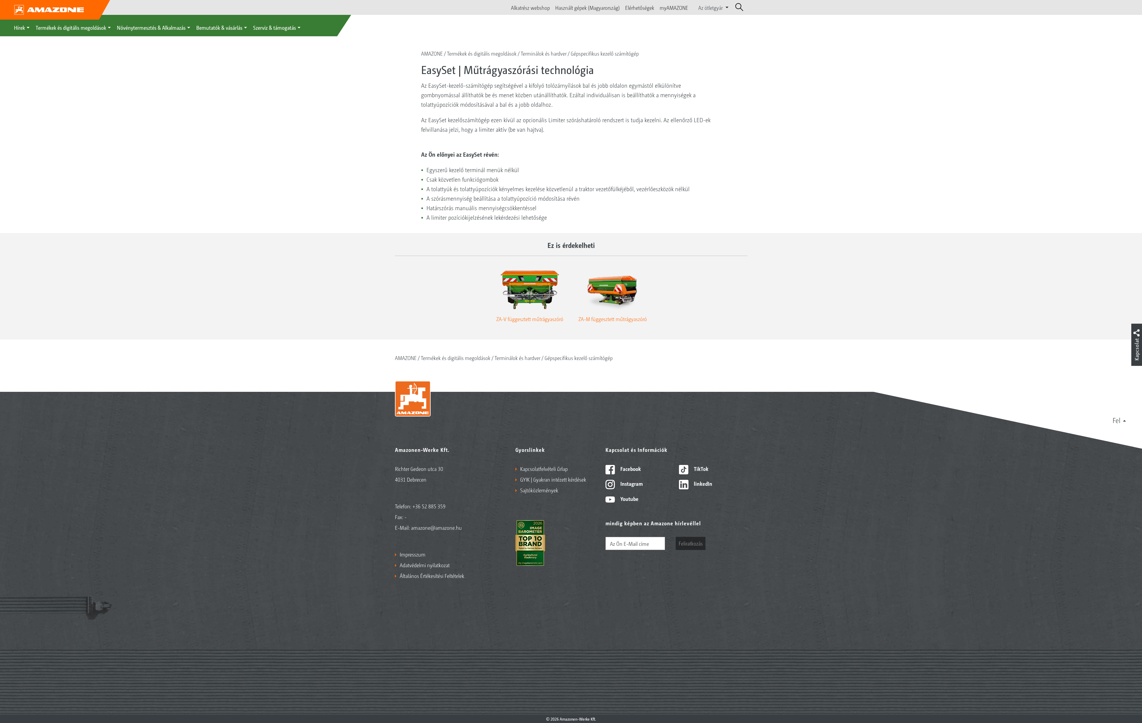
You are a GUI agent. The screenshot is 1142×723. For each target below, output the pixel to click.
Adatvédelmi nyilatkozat (425, 565)
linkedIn (702, 483)
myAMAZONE (674, 7)
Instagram (631, 483)
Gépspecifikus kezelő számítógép (605, 53)
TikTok (700, 468)
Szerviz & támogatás (274, 27)
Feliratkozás (691, 543)
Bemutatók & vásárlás (219, 27)
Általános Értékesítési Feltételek (432, 575)
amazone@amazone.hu (436, 527)
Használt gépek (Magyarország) (587, 7)
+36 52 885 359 (428, 506)
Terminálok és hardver (544, 53)
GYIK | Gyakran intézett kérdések (553, 479)
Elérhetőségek (639, 7)
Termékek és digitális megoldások (71, 27)
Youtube (629, 498)
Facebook (630, 468)
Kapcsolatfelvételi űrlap (544, 468)
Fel (1117, 420)
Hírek (19, 27)
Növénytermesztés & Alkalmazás (151, 27)
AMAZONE (432, 53)
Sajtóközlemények (539, 490)
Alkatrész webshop (530, 7)
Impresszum (413, 554)
